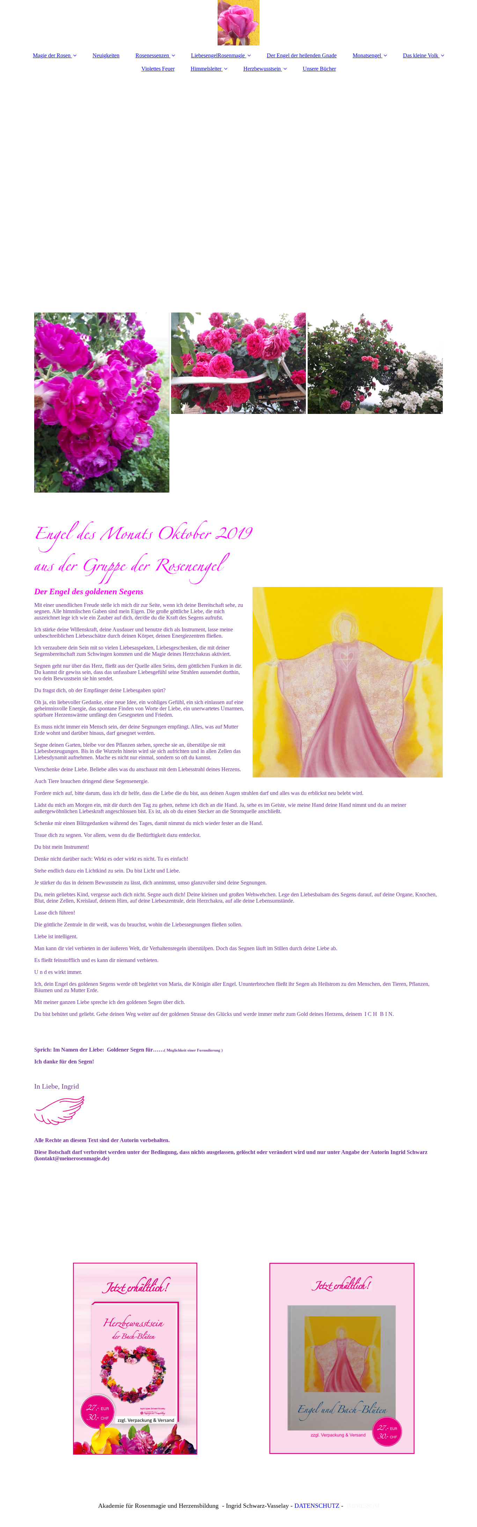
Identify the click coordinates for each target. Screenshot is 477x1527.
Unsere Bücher (319, 69)
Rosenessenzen (152, 55)
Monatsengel (367, 55)
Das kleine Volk (420, 55)
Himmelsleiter (206, 69)
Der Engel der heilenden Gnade (302, 55)
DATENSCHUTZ (316, 1505)
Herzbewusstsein (262, 69)
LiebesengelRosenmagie (218, 55)
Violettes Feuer (158, 69)
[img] (238, 22)
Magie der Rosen (52, 55)
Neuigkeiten (106, 55)
